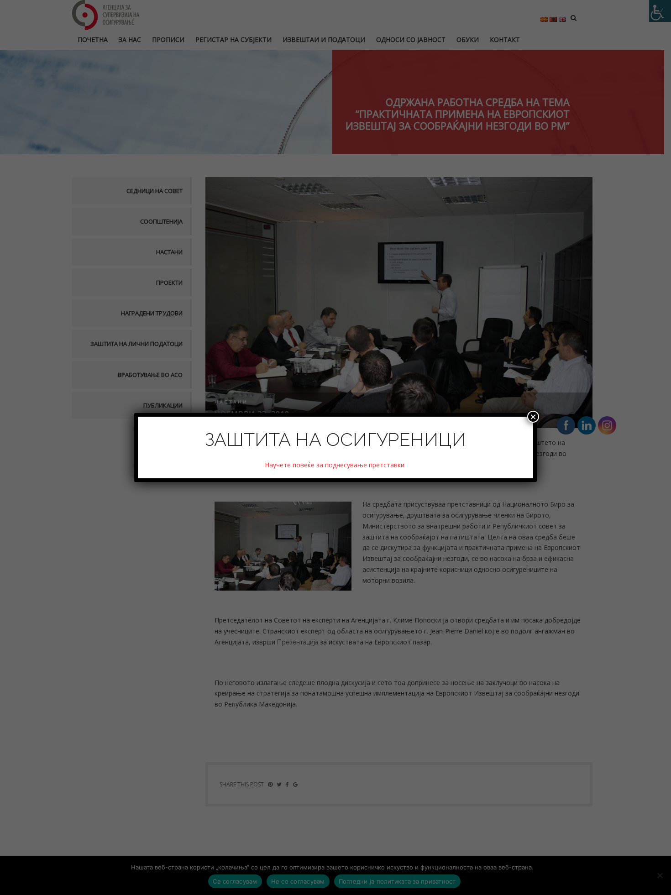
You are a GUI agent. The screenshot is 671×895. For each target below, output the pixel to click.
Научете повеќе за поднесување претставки (335, 465)
